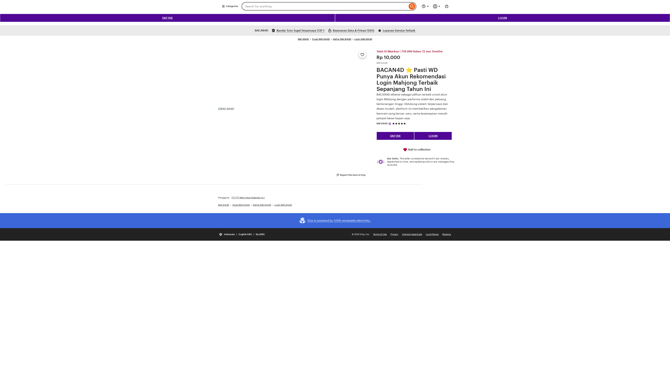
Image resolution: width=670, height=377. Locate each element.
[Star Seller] (389, 123)
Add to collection (419, 149)
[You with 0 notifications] (436, 6)
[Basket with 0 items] (446, 6)
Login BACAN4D (363, 39)
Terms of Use (380, 234)
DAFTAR (167, 18)
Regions (446, 234)
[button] (242, 234)
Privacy (394, 234)
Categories (232, 6)
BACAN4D (303, 39)
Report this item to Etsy (353, 175)
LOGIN (502, 18)
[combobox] (325, 6)
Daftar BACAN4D (342, 39)
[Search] (412, 6)
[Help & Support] (425, 6)
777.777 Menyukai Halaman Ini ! (248, 197)
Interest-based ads (412, 234)
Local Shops (432, 234)
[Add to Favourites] (362, 54)
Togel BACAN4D (321, 39)
